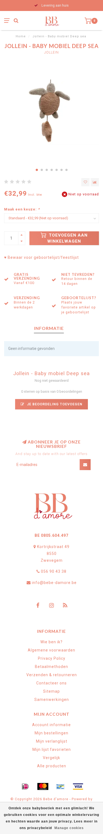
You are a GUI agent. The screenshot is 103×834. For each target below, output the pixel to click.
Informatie (49, 328)
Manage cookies (69, 828)
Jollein (51, 52)
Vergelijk (51, 758)
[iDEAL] (25, 786)
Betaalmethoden (51, 666)
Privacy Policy (51, 658)
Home (21, 36)
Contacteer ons (51, 683)
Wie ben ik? (51, 642)
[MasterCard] (43, 786)
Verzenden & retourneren (51, 675)
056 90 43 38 (53, 571)
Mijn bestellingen (51, 733)
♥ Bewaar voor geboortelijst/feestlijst (41, 257)
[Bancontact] (60, 786)
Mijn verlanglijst (51, 741)
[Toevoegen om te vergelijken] (95, 182)
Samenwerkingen (51, 699)
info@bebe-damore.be (54, 582)
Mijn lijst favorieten (51, 749)
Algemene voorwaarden (51, 650)
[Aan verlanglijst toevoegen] (85, 182)
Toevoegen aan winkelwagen (67, 238)
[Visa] (78, 786)
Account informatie (51, 725)
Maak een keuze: (22, 209)
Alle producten (51, 766)
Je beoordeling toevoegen (54, 404)
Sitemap (51, 691)
